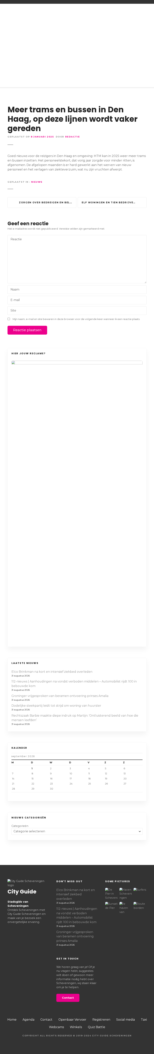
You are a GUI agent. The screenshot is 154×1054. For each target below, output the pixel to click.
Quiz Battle (96, 1027)
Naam (14, 290)
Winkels (76, 1027)
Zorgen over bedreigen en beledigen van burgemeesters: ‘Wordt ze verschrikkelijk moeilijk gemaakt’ (47, 202)
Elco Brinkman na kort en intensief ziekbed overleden (51, 671)
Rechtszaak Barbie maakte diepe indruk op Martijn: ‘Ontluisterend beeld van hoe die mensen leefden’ (74, 718)
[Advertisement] (77, 55)
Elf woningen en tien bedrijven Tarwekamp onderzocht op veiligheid (114, 202)
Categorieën (19, 826)
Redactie (72, 136)
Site (13, 310)
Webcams (56, 1027)
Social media (125, 1019)
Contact (46, 1019)
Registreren (101, 1019)
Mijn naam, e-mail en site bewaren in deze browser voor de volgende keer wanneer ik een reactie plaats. (76, 319)
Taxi (144, 1019)
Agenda (28, 1019)
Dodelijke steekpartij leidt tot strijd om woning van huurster (56, 705)
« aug (33, 795)
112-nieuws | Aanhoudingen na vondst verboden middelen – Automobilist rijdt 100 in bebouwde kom (74, 684)
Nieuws (36, 182)
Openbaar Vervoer (72, 1019)
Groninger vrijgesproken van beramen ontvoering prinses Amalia (59, 696)
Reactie (15, 239)
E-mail (14, 300)
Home (12, 1019)
